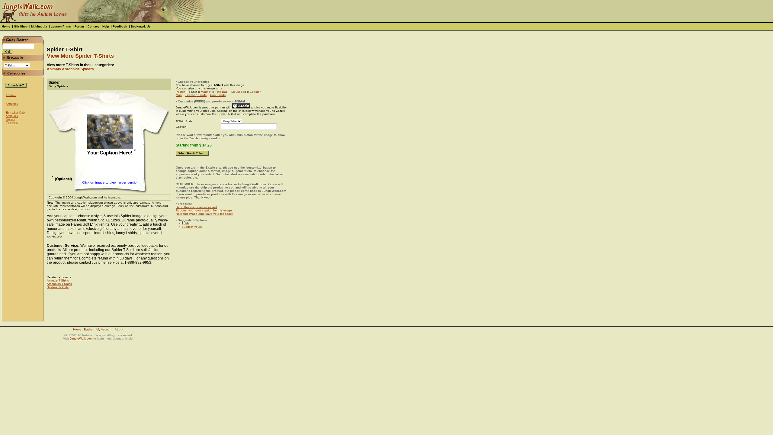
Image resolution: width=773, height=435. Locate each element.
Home (6, 26)
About (119, 329)
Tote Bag (221, 91)
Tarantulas (12, 122)
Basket (89, 329)
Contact (93, 26)
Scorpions (12, 116)
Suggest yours (191, 226)
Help (105, 26)
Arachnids (12, 103)
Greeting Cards (196, 95)
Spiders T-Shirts (58, 287)
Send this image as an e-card (196, 207)
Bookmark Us (141, 26)
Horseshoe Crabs (16, 112)
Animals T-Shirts (58, 280)
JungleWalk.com (81, 338)
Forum (79, 26)
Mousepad (238, 91)
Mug (179, 95)
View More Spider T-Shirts (80, 56)
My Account (104, 329)
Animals (11, 95)
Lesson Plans (61, 26)
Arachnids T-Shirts (59, 283)
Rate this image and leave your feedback (204, 213)
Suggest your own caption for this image (204, 210)
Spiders (10, 119)
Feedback (120, 26)
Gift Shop (20, 26)
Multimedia (39, 26)
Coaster (255, 91)
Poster (180, 91)
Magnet (206, 91)
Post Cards (218, 95)
